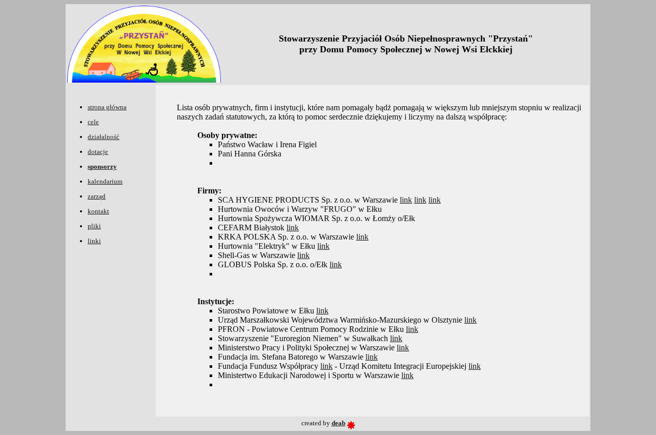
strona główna (107, 107)
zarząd (97, 196)
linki (94, 241)
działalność (103, 137)
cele (93, 122)
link (406, 199)
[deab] (351, 423)
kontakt (98, 211)
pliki (94, 226)
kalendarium (105, 181)
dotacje (98, 151)
